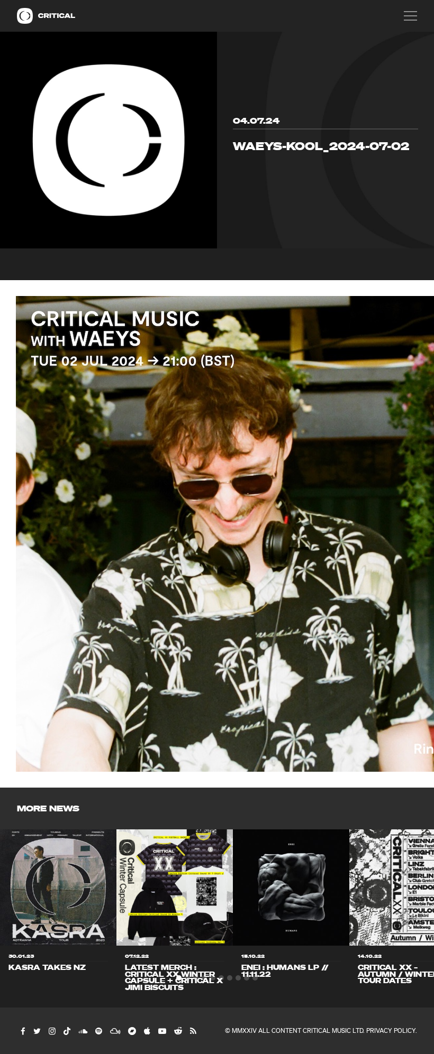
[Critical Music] (25, 16)
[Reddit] (177, 1030)
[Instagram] (51, 1030)
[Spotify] (98, 1030)
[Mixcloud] (114, 1030)
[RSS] (192, 1030)
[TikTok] (66, 1030)
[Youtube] (162, 1030)
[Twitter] (36, 1030)
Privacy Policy (390, 1030)
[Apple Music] (146, 1030)
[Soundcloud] (82, 1030)
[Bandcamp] (131, 1030)
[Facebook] (22, 1030)
